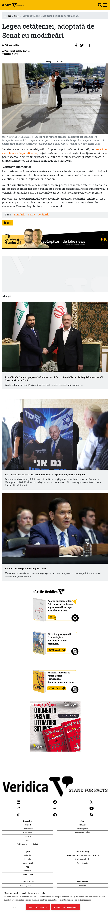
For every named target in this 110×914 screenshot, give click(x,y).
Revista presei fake (27, 885)
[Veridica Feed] (92, 814)
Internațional (82, 828)
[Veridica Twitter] (92, 801)
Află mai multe (84, 900)
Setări (14, 907)
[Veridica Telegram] (55, 814)
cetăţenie (43, 214)
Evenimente (28, 828)
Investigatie (27, 870)
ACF (27, 867)
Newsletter (27, 832)
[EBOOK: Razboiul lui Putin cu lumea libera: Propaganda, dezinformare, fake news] (55, 680)
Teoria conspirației (82, 859)
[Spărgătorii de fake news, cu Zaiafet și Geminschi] (55, 239)
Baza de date (82, 863)
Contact (27, 825)
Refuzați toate (38, 907)
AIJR (27, 840)
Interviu (27, 859)
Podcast (82, 885)
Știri (16, 15)
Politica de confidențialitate (28, 844)
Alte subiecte (27, 874)
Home (7, 15)
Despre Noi (27, 821)
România (19, 214)
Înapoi (7, 222)
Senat (31, 214)
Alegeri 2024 (27, 863)
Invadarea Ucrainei (82, 832)
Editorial (27, 855)
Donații (28, 836)
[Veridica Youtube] (92, 808)
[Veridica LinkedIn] (18, 801)
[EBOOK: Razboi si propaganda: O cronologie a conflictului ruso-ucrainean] (55, 642)
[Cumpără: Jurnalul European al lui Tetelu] (55, 725)
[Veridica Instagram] (18, 808)
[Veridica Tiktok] (18, 814)
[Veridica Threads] (55, 808)
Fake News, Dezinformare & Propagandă (82, 855)
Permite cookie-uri (65, 907)
